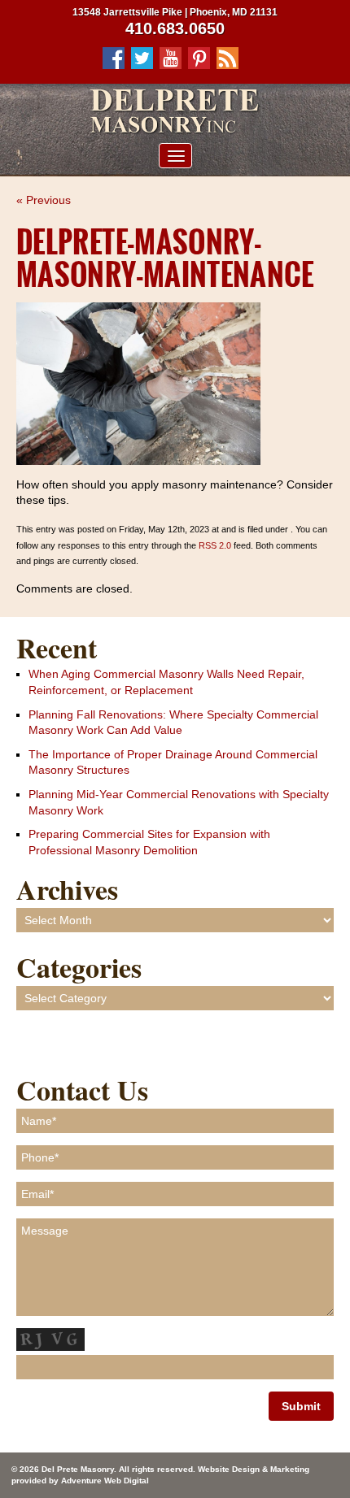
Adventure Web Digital (105, 1480)
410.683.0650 (175, 28)
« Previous (43, 199)
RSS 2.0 (215, 545)
